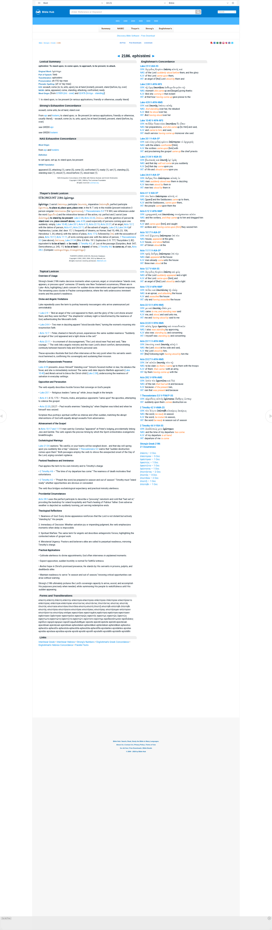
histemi (55, 115)
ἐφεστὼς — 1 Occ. (149, 462)
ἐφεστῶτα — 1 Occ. (150, 465)
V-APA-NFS (156, 84)
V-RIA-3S (158, 425)
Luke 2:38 (78, 218)
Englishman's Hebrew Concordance (56, 645)
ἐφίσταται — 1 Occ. (150, 468)
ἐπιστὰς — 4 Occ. (148, 475)
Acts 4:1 (68, 227)
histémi (55, 150)
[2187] (268, 422)
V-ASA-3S (157, 156)
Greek (53, 43)
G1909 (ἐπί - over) (65, 93)
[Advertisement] (136, 700)
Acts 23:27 (106, 224)
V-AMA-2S (159, 407)
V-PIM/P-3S (167, 395)
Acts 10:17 (50, 237)
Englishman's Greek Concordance (112, 642)
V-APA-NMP (156, 211)
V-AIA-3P (155, 138)
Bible (40, 43)
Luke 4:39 (80, 221)
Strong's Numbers (85, 642)
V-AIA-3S (153, 66)
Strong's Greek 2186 (150, 443)
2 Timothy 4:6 (105, 246)
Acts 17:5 (92, 233)
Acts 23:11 (78, 227)
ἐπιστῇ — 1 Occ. (148, 481)
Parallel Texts (82, 645)
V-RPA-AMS (156, 377)
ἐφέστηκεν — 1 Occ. (150, 459)
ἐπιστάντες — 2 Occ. (150, 471)
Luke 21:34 (70, 240)
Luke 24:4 (123, 227)
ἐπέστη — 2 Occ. (148, 453)
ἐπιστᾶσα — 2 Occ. (149, 478)
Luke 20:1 (73, 224)
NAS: (142, 72)
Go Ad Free (6, 918)
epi (45, 115)
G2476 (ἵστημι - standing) (91, 93)
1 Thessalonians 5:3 (94, 211)
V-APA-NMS (156, 102)
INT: (142, 78)
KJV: (142, 75)
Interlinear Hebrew (66, 642)
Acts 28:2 (43, 499)
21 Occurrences (148, 447)
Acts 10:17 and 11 (50, 429)
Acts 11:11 (62, 237)
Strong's (46, 43)
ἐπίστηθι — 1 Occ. (149, 484)
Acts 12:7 (128, 224)
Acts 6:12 (83, 224)
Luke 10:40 (61, 224)
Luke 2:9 (113, 227)
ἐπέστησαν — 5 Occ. (150, 456)
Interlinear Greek (47, 642)
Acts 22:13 (94, 224)
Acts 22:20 (89, 218)
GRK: (142, 69)
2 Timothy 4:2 (85, 243)
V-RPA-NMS (157, 323)
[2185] (3, 422)
